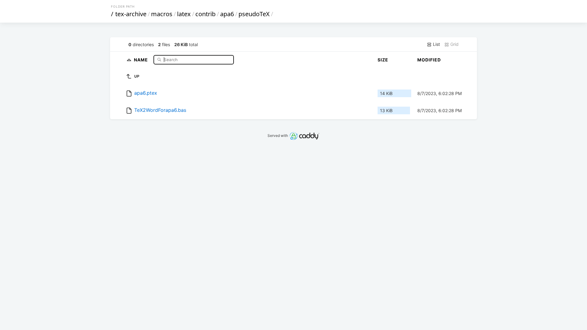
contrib (205, 14)
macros (161, 14)
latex (184, 14)
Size (383, 59)
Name (141, 59)
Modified (429, 59)
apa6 (227, 14)
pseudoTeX (254, 14)
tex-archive (130, 14)
